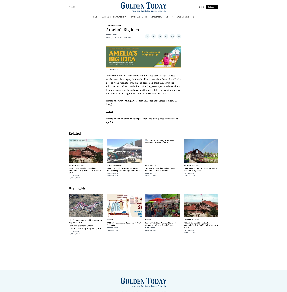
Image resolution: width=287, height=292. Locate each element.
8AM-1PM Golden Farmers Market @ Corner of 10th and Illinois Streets (160, 224)
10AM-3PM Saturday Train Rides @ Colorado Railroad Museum (160, 169)
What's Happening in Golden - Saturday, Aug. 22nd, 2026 (85, 221)
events (110, 220)
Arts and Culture (113, 25)
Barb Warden (111, 35)
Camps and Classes (139, 17)
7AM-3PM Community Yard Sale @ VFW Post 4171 (124, 224)
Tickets (109, 111)
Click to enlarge (112, 69)
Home (95, 17)
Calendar (105, 17)
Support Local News (180, 17)
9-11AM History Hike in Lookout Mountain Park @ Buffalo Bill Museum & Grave (86, 170)
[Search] (193, 17)
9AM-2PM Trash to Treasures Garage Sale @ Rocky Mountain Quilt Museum (123, 169)
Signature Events (119, 17)
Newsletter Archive (159, 17)
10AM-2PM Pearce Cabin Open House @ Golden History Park (200, 169)
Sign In (201, 7)
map (109, 104)
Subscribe (212, 7)
